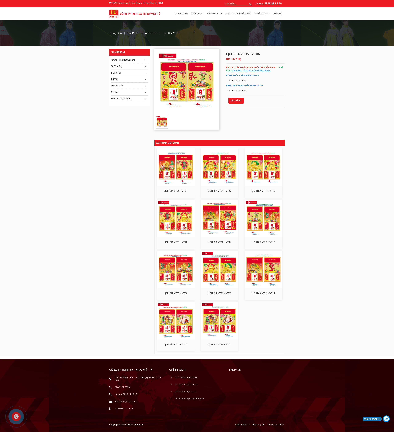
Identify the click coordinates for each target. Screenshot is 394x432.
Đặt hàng (236, 100)
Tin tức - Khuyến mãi (238, 13)
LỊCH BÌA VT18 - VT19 (263, 242)
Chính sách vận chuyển (186, 384)
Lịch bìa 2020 (170, 33)
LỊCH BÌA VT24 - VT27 (219, 191)
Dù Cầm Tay (117, 66)
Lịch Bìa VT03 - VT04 (219, 242)
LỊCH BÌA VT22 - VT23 (219, 293)
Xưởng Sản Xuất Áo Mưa (123, 60)
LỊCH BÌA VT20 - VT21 (175, 191)
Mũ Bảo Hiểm (117, 85)
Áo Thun (115, 92)
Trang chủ (181, 13)
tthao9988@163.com (125, 401)
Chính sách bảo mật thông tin (189, 398)
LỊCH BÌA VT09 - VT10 (175, 242)
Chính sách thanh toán (186, 377)
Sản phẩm (213, 13)
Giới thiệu (197, 13)
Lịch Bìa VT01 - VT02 (175, 344)
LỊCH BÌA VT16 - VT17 (263, 293)
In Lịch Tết (151, 33)
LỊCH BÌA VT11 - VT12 (263, 191)
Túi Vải (114, 79)
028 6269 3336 (122, 387)
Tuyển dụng (262, 13)
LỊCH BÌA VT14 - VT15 (219, 344)
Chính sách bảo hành (185, 391)
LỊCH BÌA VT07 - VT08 (175, 293)
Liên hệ (277, 13)
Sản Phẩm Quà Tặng (121, 98)
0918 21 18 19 (273, 3)
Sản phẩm (133, 33)
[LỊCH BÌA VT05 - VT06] (187, 81)
